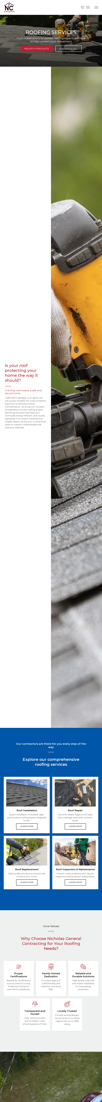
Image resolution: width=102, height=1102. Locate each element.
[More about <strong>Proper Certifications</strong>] (18, 966)
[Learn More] (26, 793)
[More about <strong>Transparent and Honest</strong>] (34, 1004)
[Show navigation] (96, 7)
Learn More (26, 826)
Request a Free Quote (36, 48)
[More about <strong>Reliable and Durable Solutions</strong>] (83, 966)
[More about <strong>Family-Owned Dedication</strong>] (51, 966)
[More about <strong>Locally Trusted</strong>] (67, 1004)
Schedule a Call (68, 48)
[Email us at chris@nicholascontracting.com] (88, 7)
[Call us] (82, 7)
